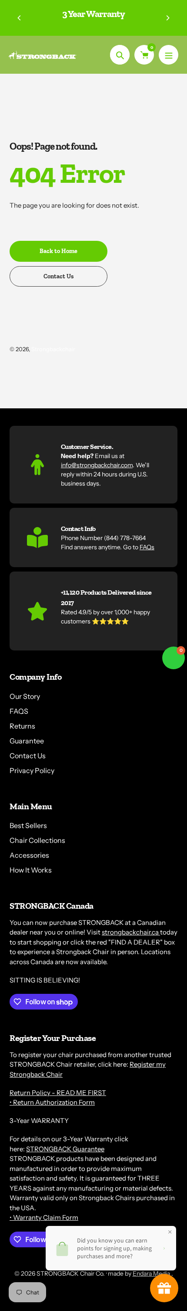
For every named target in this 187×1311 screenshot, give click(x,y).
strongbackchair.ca (131, 932)
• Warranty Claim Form (44, 1217)
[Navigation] (168, 55)
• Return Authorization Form (52, 1102)
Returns (22, 726)
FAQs (147, 547)
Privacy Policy (32, 770)
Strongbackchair (53, 349)
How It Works (31, 870)
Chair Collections (37, 840)
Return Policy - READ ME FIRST (58, 1093)
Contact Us (28, 755)
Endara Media (152, 1273)
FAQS (19, 711)
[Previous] (19, 18)
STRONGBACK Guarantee (65, 1149)
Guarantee (27, 740)
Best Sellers (28, 825)
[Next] (167, 18)
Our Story (25, 696)
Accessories (29, 855)
